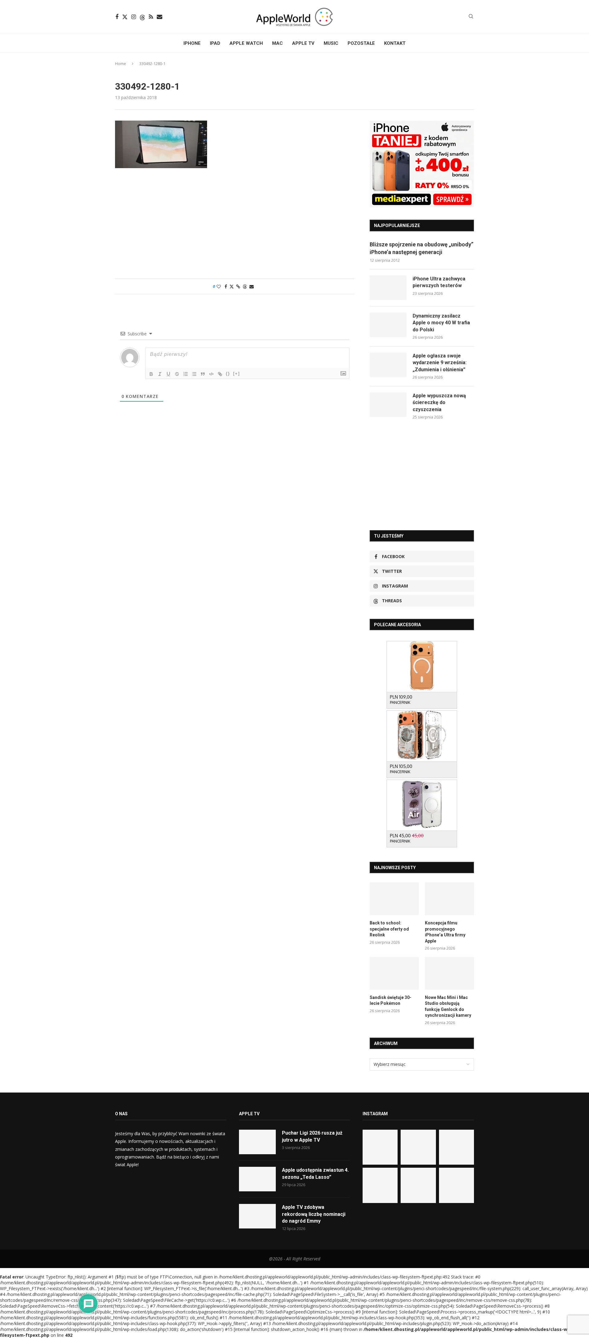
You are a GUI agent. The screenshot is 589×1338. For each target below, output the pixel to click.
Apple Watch (246, 43)
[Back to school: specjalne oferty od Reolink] (394, 898)
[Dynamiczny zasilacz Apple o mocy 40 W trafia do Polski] (388, 325)
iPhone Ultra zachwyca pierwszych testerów (439, 282)
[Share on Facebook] (226, 286)
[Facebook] (117, 17)
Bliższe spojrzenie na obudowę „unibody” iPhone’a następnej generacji (421, 248)
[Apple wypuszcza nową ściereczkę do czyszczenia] (388, 404)
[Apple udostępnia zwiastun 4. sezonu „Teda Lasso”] (257, 1179)
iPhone (192, 43)
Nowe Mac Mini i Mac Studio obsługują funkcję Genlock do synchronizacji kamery (448, 1006)
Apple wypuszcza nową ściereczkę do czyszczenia (439, 402)
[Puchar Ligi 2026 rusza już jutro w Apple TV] (257, 1142)
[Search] (471, 17)
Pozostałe (361, 43)
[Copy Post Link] (238, 286)
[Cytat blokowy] (202, 374)
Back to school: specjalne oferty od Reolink (389, 928)
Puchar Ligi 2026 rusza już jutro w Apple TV (312, 1136)
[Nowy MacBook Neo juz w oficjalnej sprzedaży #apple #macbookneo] (456, 1147)
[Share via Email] (251, 286)
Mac (277, 43)
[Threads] (142, 17)
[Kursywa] (160, 374)
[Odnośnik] (220, 374)
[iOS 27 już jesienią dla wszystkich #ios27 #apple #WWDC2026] (418, 1147)
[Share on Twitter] (231, 286)
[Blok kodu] (211, 374)
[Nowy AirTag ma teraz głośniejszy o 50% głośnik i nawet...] (456, 1185)
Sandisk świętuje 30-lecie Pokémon (390, 1000)
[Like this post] (219, 286)
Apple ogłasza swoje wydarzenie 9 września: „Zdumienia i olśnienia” (440, 362)
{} (228, 373)
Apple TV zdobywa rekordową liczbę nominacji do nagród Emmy (313, 1214)
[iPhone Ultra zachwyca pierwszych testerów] (388, 288)
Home (120, 63)
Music (331, 43)
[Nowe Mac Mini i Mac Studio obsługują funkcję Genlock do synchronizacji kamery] (449, 973)
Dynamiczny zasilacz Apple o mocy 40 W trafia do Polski (441, 323)
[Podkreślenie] (168, 374)
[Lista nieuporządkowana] (194, 374)
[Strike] (177, 374)
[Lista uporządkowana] (185, 374)
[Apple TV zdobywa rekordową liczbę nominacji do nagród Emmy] (257, 1216)
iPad (215, 43)
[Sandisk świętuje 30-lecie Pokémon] (394, 973)
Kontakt (395, 43)
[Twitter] (125, 17)
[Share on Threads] (245, 286)
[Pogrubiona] (151, 374)
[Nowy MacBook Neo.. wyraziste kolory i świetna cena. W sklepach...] (380, 1185)
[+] (236, 373)
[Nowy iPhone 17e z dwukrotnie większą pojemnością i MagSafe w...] (418, 1185)
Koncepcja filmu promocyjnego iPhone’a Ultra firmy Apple (445, 931)
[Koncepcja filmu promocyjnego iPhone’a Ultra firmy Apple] (449, 898)
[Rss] (150, 17)
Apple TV (303, 43)
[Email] (159, 17)
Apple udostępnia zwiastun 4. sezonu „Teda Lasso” (315, 1173)
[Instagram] (133, 17)
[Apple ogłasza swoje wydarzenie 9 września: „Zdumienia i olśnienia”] (388, 365)
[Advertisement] (234, 226)
